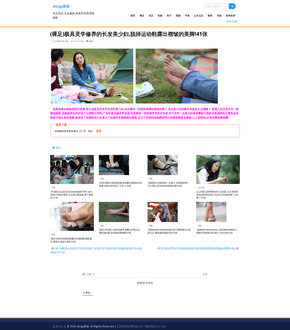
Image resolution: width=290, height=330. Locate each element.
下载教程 (148, 326)
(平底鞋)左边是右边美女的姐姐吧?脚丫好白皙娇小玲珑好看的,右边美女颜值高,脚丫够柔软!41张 (71, 194)
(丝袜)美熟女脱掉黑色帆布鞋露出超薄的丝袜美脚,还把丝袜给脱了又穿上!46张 (120, 184)
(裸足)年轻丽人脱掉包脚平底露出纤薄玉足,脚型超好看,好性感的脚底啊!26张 (119, 231)
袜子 (169, 15)
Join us (160, 326)
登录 (204, 274)
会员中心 (58, 326)
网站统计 (135, 326)
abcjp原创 (61, 6)
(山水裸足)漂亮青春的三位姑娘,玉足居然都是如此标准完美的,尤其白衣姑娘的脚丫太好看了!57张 (217, 194)
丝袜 (102, 178)
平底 (187, 15)
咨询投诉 (230, 15)
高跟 (178, 15)
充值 (219, 15)
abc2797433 (78, 41)
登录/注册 (231, 21)
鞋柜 (210, 15)
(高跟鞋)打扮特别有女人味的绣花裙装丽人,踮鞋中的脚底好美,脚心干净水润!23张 (217, 231)
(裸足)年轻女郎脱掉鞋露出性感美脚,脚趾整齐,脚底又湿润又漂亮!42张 (71, 240)
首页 (133, 15)
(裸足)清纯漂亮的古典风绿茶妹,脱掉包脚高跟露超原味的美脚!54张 (196, 248)
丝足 (151, 15)
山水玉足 (198, 15)
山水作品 (201, 187)
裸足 (142, 15)
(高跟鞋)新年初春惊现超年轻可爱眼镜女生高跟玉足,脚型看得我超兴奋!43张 (169, 231)
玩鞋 (160, 15)
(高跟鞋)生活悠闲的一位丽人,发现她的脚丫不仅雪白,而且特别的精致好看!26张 (168, 184)
